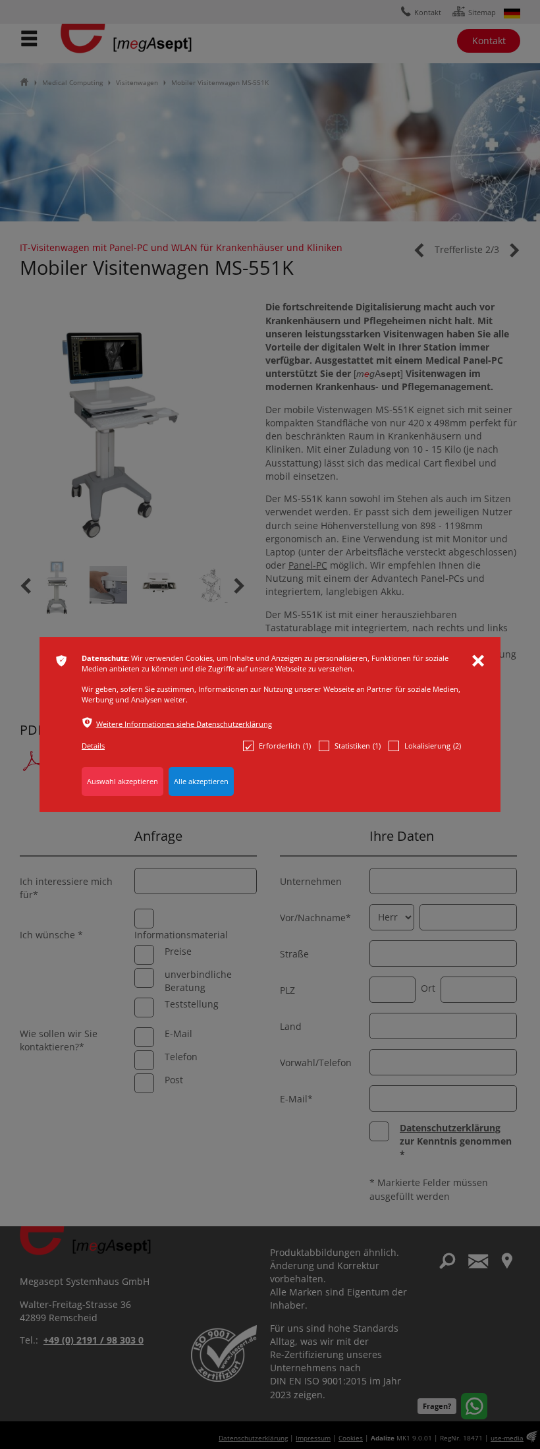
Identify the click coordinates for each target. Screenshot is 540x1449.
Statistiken (358, 746)
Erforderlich (285, 746)
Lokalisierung (432, 746)
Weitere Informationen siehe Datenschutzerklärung (184, 724)
